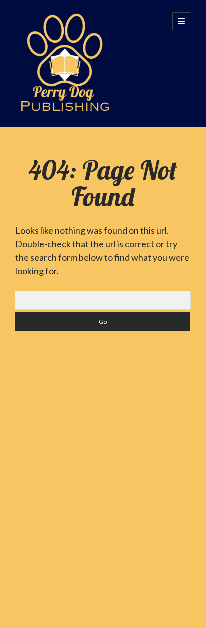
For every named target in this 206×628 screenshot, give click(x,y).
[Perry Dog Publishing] (66, 105)
